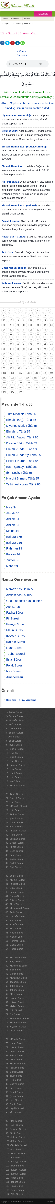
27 (11, 325)
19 (11, 320)
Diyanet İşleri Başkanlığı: (17, 115)
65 (51, 344)
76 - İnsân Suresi (14, 1030)
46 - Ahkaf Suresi (14, 904)
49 (51, 334)
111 (51, 373)
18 (4, 320)
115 (27, 378)
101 (26, 368)
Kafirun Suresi (16, 642)
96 (45, 363)
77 (24, 354)
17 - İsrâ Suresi (13, 777)
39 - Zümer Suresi (14, 876)
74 (4, 354)
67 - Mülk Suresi (14, 994)
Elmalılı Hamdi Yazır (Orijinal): (20, 205)
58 (4, 344)
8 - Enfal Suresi (13, 741)
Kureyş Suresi (15, 624)
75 (11, 354)
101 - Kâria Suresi (15, 1141)
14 (31, 315)
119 (4, 382)
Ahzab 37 (12, 525)
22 (31, 320)
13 (24, 315)
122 (28, 382)
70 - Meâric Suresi (15, 1006)
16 (44, 315)
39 (38, 330)
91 (11, 363)
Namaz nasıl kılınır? (19, 589)
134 (12, 392)
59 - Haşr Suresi (14, 961)
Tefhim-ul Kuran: (12, 283)
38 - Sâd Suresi (14, 867)
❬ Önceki (21, 51)
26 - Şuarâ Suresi (15, 818)
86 (31, 358)
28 (17, 325)
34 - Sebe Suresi (14, 851)
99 (11, 368)
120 (12, 382)
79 (38, 354)
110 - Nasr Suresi (14, 1178)
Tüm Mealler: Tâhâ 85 (21, 414)
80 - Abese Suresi (15, 1051)
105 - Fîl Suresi (13, 1157)
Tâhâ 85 (27, 24)
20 (17, 320)
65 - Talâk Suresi (14, 986)
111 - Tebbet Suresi (15, 1182)
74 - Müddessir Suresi (16, 1022)
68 (17, 349)
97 (51, 363)
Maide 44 (12, 531)
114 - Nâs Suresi (14, 1194)
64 (45, 344)
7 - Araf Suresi (13, 736)
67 (11, 349)
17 (51, 315)
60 (17, 344)
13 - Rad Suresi (14, 761)
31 (38, 325)
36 (17, 330)
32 (45, 325)
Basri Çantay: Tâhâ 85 (21, 467)
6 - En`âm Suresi (14, 733)
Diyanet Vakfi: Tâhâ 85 (21, 443)
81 (51, 354)
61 (24, 344)
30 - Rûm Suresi (14, 835)
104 (49, 368)
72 (45, 349)
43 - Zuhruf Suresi (15, 892)
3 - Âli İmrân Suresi (15, 720)
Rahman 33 (14, 548)
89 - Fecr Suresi (14, 1088)
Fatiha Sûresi (15, 612)
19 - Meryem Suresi (16, 785)
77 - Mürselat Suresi (16, 1039)
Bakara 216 (14, 542)
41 (51, 330)
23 (38, 320)
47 (38, 334)
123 (36, 382)
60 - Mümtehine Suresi (17, 966)
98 (4, 368)
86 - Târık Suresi (14, 1076)
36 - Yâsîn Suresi (14, 859)
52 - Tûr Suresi (13, 928)
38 (31, 330)
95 (38, 363)
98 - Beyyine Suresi (16, 1129)
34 (4, 330)
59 (11, 344)
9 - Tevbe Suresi (14, 745)
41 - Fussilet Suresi (15, 884)
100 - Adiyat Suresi (15, 1137)
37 (24, 330)
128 (20, 387)
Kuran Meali (17, 1202)
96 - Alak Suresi (14, 1121)
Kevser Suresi (15, 636)
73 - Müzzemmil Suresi (17, 1018)
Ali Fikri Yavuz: (11, 181)
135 (20, 392)
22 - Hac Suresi (13, 802)
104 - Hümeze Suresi (16, 1153)
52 (17, 339)
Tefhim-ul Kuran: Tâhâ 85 (23, 484)
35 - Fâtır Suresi (14, 855)
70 (31, 349)
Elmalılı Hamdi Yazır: (14, 166)
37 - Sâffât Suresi (14, 863)
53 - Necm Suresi (14, 933)
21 (24, 320)
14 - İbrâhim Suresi (15, 765)
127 (12, 387)
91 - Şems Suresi (14, 1096)
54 (31, 339)
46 (31, 334)
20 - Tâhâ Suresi (14, 794)
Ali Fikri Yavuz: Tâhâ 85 (22, 437)
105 (4, 373)
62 (31, 344)
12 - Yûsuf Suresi (14, 757)
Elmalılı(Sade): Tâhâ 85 (22, 449)
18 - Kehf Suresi (14, 781)
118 (51, 378)
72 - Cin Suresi (13, 1014)
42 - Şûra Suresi (14, 888)
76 (17, 354)
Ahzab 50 (12, 513)
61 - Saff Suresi (13, 969)
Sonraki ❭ (22, 55)
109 (36, 373)
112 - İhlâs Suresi (14, 1186)
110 (44, 373)
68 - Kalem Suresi (15, 998)
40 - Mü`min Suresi (15, 880)
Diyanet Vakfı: (10, 131)
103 (42, 368)
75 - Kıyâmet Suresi (16, 1026)
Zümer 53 (12, 560)
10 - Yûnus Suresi (15, 749)
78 (31, 354)
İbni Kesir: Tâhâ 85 (19, 472)
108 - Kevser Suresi (16, 1170)
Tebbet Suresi (15, 653)
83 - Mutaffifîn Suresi (16, 1063)
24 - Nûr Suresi (13, 810)
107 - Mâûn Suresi (15, 1165)
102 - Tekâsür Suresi (16, 1145)
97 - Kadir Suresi (14, 1125)
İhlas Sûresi (14, 659)
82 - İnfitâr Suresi (14, 1059)
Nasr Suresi (14, 648)
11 (11, 315)
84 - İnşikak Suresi (15, 1068)
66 (4, 349)
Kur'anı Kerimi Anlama (21, 700)
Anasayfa (5, 24)
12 (17, 315)
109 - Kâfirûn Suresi (16, 1174)
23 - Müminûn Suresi (16, 806)
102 (34, 368)
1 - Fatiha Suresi (14, 712)
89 (51, 358)
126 (4, 387)
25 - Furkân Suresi (15, 814)
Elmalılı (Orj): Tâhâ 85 (21, 420)
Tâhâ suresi (16, 24)
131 (44, 387)
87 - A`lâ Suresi (13, 1080)
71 (38, 349)
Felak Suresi (14, 665)
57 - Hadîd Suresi (15, 949)
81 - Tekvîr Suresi (14, 1055)
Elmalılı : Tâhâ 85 (18, 431)
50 (4, 339)
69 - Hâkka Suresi (15, 1002)
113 (12, 378)
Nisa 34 (11, 507)
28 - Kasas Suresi (14, 826)
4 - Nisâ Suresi (13, 724)
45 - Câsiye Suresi (15, 900)
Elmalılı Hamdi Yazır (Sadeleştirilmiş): (24, 146)
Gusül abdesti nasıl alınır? (24, 601)
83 (11, 358)
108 (28, 373)
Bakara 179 (14, 536)
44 (17, 334)
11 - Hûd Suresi (14, 753)
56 (45, 339)
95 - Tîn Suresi (13, 1112)
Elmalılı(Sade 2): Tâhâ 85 (23, 455)
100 (18, 368)
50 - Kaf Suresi (13, 920)
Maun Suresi (14, 630)
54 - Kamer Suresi (15, 937)
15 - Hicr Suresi (14, 769)
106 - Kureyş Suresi (16, 1161)
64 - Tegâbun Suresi (16, 982)
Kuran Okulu (43, 14)
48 (45, 334)
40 (45, 330)
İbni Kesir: (8, 252)
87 (38, 358)
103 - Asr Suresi (14, 1149)
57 (51, 339)
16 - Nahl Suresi (14, 773)
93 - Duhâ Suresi (14, 1104)
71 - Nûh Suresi (14, 1010)
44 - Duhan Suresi (15, 896)
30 (31, 325)
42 (4, 334)
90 (4, 363)
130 (36, 387)
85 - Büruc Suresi (14, 1072)
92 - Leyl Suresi (14, 1100)
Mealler (27, 19)
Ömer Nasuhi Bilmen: (14, 267)
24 (45, 320)
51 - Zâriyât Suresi (15, 924)
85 (24, 358)
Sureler (5, 19)
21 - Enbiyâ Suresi (15, 798)
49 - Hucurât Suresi (15, 916)
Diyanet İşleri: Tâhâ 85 (21, 425)
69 (24, 349)
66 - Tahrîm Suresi (15, 990)
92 (17, 363)
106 (12, 373)
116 (35, 378)
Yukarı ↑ (50, 1202)
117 (43, 378)
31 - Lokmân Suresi (16, 839)
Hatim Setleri (16, 19)
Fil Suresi (12, 618)
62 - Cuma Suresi (15, 974)
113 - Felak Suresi (15, 1190)
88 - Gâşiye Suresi (15, 1084)
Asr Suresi (13, 606)
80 (45, 354)
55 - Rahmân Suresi (16, 941)
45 (24, 334)
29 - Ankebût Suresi (16, 830)
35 (11, 330)
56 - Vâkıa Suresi (14, 945)
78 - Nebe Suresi (14, 1043)
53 (24, 339)
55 (38, 339)
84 (17, 358)
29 (24, 325)
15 (38, 315)
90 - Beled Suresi (14, 1092)
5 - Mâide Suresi (14, 728)
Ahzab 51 (12, 519)
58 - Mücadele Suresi (16, 957)
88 (45, 358)
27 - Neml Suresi (14, 822)
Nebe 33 (12, 566)
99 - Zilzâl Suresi (14, 1133)
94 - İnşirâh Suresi (15, 1108)
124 (44, 382)
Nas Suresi (13, 671)
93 (24, 363)
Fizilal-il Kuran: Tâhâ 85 (22, 461)
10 (4, 315)
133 (4, 392)
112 (4, 378)
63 (38, 344)
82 (4, 358)
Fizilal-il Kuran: (11, 221)
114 (20, 378)
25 (51, 320)
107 (20, 373)
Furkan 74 (13, 554)
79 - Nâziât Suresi (15, 1047)
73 (51, 349)
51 (11, 339)
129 (28, 387)
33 (51, 325)
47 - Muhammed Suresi (17, 908)
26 (4, 325)
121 (20, 382)
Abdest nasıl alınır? (19, 595)
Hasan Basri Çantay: (14, 236)
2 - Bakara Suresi (14, 716)
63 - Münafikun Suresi (16, 978)
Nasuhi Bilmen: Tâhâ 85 (22, 478)
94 (31, 363)
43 (11, 334)
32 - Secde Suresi (15, 843)
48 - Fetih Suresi (14, 912)
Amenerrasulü (15, 677)
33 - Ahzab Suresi (14, 847)
